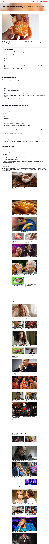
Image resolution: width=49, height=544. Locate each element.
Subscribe (44, 1)
